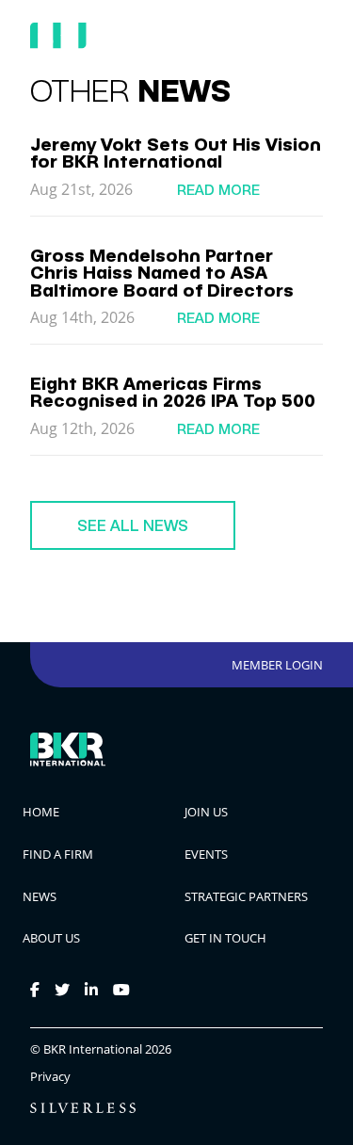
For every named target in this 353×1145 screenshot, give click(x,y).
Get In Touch (225, 937)
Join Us (206, 811)
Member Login (277, 664)
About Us (51, 937)
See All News (132, 525)
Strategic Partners (246, 896)
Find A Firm (58, 854)
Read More (218, 190)
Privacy (50, 1077)
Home (41, 811)
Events (206, 854)
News (39, 896)
